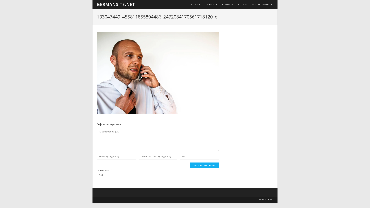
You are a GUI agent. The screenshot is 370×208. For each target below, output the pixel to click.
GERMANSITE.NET (116, 4)
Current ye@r (104, 170)
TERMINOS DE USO (265, 199)
